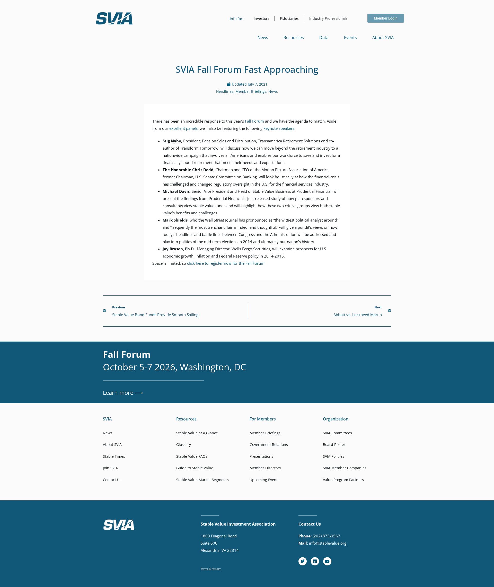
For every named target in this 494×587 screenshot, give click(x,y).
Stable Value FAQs (191, 456)
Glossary (183, 444)
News (263, 37)
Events (350, 37)
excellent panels (183, 128)
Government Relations (269, 444)
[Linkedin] (315, 561)
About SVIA (383, 37)
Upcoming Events (264, 479)
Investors (261, 18)
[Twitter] (302, 561)
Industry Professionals (328, 18)
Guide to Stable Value (194, 467)
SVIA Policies (333, 456)
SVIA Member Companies (344, 467)
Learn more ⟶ (123, 392)
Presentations (261, 456)
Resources (294, 37)
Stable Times (114, 456)
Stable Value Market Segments (202, 479)
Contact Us (112, 479)
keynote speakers (278, 128)
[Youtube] (327, 561)
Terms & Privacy (210, 568)
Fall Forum (254, 121)
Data (324, 37)
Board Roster (334, 444)
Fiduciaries (289, 18)
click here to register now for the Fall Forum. (226, 263)
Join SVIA (110, 467)
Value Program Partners (343, 479)
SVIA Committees (337, 432)
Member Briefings (250, 91)
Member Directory (265, 467)
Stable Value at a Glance (197, 432)
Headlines (224, 91)
